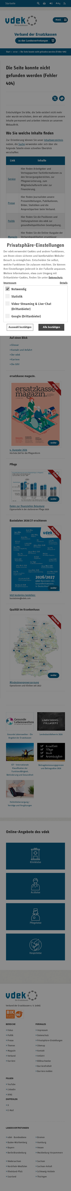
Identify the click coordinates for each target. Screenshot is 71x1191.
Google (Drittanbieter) (26, 316)
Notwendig (18, 289)
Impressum (9, 283)
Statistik (17, 296)
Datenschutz (56, 277)
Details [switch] (64, 283)
